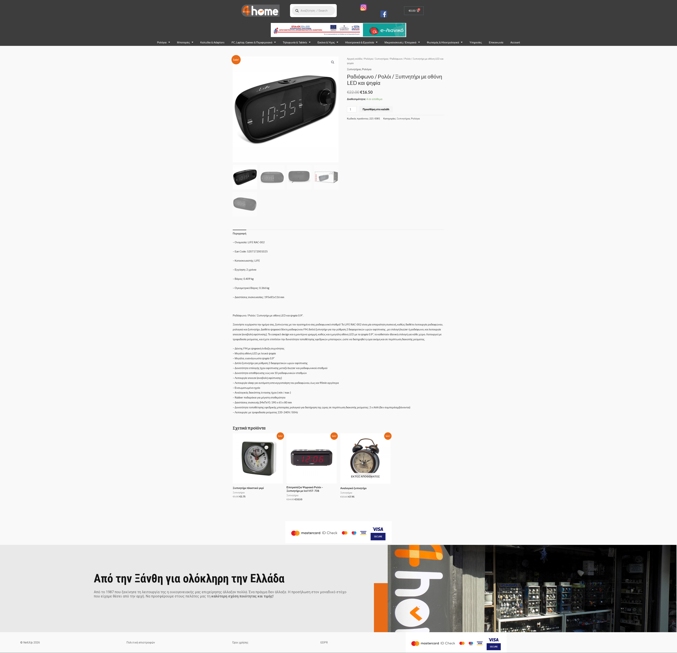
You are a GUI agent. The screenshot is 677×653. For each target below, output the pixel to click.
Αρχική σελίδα (354, 58)
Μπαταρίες (183, 42)
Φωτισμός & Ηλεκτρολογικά (443, 42)
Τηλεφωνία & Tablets (295, 42)
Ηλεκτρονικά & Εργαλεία (359, 42)
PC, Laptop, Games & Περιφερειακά (251, 42)
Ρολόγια (162, 42)
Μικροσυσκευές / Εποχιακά (400, 42)
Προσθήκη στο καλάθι (376, 109)
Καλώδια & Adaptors (212, 42)
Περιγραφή (239, 233)
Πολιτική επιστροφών (140, 642)
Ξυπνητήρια (381, 58)
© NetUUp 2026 (30, 642)
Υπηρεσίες (475, 42)
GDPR (324, 642)
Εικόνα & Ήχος (326, 42)
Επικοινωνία (496, 42)
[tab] (239, 233)
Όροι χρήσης (240, 642)
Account (515, 42)
